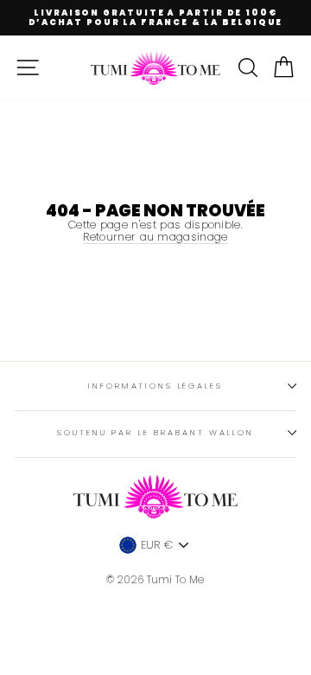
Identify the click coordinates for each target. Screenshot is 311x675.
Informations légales (155, 385)
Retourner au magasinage (155, 237)
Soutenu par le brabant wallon (155, 432)
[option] (155, 18)
